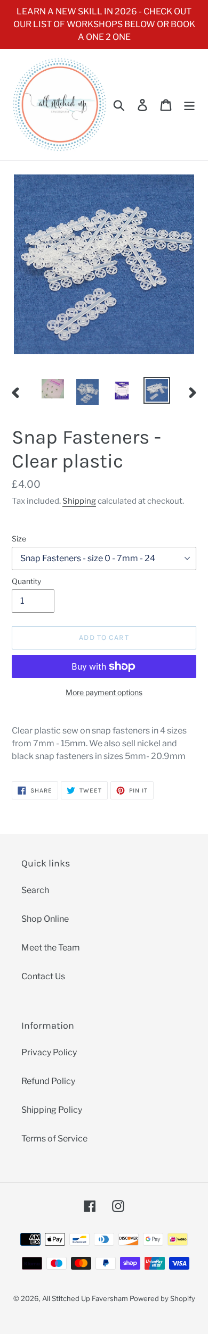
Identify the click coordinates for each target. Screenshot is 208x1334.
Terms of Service (54, 1138)
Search (35, 890)
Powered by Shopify (162, 1298)
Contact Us (43, 976)
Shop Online (45, 919)
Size (19, 538)
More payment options (104, 692)
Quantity (26, 581)
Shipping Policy (51, 1110)
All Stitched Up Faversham (85, 1298)
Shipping (79, 501)
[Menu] (189, 104)
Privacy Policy (49, 1052)
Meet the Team (50, 948)
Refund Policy (48, 1081)
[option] (53, 388)
